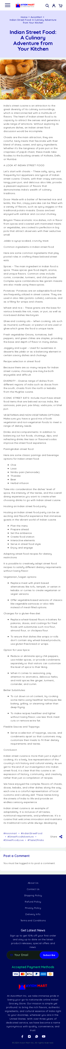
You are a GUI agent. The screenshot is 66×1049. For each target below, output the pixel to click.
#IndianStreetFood (31, 833)
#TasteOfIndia (36, 840)
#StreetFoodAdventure (21, 836)
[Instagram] (29, 1036)
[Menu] (7, 5)
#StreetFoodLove (14, 840)
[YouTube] (43, 1036)
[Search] (47, 5)
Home (24, 17)
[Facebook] (22, 1036)
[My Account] (54, 6)
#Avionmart (10, 833)
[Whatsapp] (36, 1036)
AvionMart (36, 17)
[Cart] (60, 6)
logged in (24, 863)
